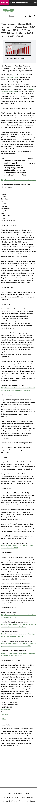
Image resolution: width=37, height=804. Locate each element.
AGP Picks (4, 2)
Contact (32, 801)
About (10, 793)
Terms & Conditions (26, 797)
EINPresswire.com (12, 77)
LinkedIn (4, 719)
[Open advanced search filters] (30, 16)
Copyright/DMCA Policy (9, 801)
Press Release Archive (21, 793)
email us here (5, 709)
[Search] (25, 16)
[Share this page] (34, 16)
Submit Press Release (11, 797)
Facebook (4, 714)
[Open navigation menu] (3, 16)
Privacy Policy (23, 801)
